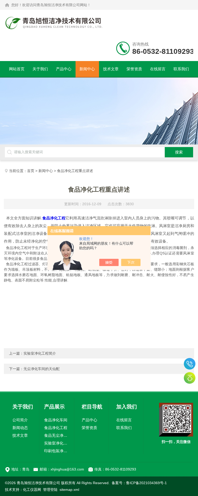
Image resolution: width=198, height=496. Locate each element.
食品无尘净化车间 (56, 435)
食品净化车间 (55, 420)
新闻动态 (20, 427)
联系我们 (181, 69)
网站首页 (16, 69)
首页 (30, 171)
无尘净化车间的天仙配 (41, 369)
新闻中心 (87, 69)
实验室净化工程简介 (39, 353)
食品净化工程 (55, 427)
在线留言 (158, 69)
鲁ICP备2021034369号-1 (146, 483)
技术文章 (111, 69)
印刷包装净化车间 (56, 451)
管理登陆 (50, 490)
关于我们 (40, 69)
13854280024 (189, 364)
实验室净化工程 (56, 443)
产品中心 (63, 69)
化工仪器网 (32, 490)
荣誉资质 (134, 69)
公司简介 (20, 420)
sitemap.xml (69, 490)
